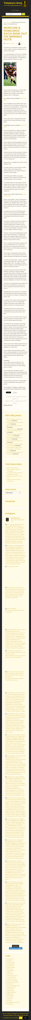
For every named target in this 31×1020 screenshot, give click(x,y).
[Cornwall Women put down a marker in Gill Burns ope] (15, 744)
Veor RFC (9, 1000)
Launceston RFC (11, 977)
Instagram (10, 513)
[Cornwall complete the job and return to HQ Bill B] (15, 639)
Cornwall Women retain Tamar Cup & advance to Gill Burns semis (14, 449)
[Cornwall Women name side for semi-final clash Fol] (15, 702)
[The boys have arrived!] (15, 576)
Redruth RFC (10, 989)
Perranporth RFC (11, 987)
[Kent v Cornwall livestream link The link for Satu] (15, 681)
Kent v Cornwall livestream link (14, 440)
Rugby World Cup (11, 992)
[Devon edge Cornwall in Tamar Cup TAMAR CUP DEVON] (15, 933)
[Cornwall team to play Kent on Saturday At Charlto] (15, 660)
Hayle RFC (9, 972)
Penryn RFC (10, 984)
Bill (21, 43)
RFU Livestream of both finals (14, 425)
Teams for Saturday (12, 429)
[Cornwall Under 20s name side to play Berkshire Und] (15, 849)
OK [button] (20, 1017)
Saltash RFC (10, 994)
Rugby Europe (10, 990)
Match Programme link (12, 467)
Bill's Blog (9, 22)
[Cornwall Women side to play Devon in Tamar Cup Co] (15, 723)
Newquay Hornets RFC (13, 982)
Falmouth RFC (10, 970)
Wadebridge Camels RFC (13, 1002)
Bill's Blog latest (13, 415)
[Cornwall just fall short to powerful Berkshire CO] (15, 828)
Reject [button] (25, 1017)
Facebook (10, 501)
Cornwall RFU (10, 965)
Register (17, 10)
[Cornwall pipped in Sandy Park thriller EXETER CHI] (15, 765)
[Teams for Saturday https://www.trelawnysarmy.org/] (15, 618)
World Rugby (10, 1004)
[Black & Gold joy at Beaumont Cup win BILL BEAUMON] (15, 534)
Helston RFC (10, 974)
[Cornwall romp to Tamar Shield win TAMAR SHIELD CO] (15, 786)
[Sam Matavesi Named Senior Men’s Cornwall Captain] (15, 807)
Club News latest (13, 464)
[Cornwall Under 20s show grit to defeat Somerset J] (15, 891)
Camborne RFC (11, 962)
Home (5, 22)
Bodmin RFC (10, 959)
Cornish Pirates (11, 964)
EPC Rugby (10, 969)
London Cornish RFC (12, 980)
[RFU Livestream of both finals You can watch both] (15, 597)
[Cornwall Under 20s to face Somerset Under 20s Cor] (15, 912)
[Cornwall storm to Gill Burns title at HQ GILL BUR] (15, 555)
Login (12, 10)
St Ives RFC (10, 997)
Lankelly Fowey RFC (12, 975)
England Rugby (11, 967)
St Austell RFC (10, 995)
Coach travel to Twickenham (14, 430)
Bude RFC (9, 960)
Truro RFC (9, 999)
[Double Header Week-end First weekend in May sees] (15, 870)
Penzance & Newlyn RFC (13, 985)
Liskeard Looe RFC (12, 979)
